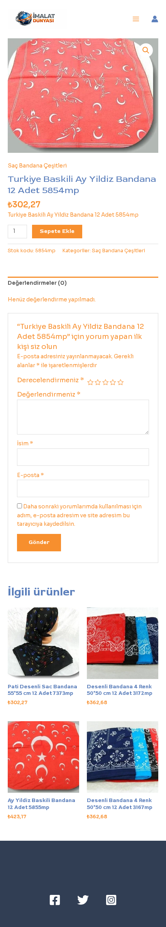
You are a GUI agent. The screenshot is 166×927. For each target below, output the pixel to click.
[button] (146, 50)
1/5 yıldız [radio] (90, 382)
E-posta (30, 475)
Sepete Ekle (57, 231)
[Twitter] (83, 900)
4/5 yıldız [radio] (113, 382)
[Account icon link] (154, 18)
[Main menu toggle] (136, 19)
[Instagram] (111, 900)
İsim (25, 443)
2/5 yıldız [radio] (98, 382)
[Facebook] (55, 900)
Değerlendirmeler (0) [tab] (37, 283)
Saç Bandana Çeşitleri (37, 165)
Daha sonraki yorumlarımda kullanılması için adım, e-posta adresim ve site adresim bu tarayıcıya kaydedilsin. (79, 515)
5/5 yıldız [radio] (120, 382)
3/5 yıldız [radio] (105, 382)
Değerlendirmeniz (49, 394)
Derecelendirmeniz (50, 380)
